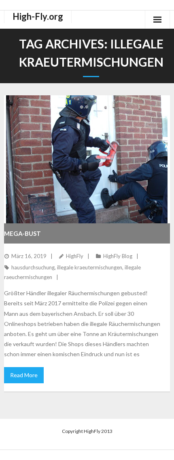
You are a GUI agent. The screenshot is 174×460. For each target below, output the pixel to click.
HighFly (74, 256)
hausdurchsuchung (33, 267)
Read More (24, 375)
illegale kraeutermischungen (89, 267)
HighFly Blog (117, 256)
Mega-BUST (22, 233)
